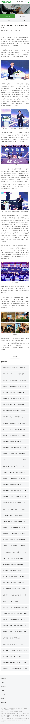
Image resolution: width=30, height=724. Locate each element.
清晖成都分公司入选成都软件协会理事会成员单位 (15, 668)
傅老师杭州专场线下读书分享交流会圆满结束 (14, 472)
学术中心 (3, 694)
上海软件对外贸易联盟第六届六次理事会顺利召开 (15, 613)
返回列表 (15, 356)
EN (25, 2)
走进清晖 (3, 678)
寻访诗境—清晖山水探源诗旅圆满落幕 (12, 570)
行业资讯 (22, 20)
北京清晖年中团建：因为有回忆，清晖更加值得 (14, 631)
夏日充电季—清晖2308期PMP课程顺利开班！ (14, 539)
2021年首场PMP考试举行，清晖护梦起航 (13, 644)
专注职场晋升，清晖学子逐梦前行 (11, 601)
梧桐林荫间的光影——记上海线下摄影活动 (13, 515)
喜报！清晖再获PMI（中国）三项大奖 (12, 656)
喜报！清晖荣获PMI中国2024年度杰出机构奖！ (14, 392)
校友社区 (3, 698)
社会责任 (3, 690)
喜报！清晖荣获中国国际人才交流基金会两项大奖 (15, 650)
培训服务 (3, 682)
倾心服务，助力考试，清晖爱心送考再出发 (13, 558)
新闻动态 (3, 702)
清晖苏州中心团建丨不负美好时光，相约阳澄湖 (14, 625)
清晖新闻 (7, 16)
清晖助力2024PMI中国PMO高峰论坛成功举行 (14, 367)
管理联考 (3, 686)
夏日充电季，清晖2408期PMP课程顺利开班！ (14, 374)
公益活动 (7, 20)
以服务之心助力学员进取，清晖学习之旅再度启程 (15, 607)
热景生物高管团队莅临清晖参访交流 (11, 638)
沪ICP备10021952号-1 (9, 709)
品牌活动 (22, 16)
